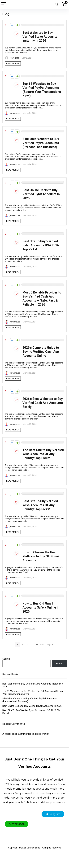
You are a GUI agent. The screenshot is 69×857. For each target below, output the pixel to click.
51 (36, 644)
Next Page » (46, 644)
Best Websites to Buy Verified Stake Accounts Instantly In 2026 (39, 36)
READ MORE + (12, 63)
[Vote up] (17, 25)
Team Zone (14, 58)
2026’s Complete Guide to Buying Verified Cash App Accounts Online (40, 352)
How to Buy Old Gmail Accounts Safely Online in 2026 (40, 607)
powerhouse (14, 113)
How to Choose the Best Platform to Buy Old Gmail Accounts (41, 556)
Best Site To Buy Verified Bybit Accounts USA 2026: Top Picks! (41, 245)
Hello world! (42, 733)
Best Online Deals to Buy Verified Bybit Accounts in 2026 (41, 194)
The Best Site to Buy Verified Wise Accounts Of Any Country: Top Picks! (43, 454)
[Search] (56, 4)
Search (6, 658)
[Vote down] (12, 25)
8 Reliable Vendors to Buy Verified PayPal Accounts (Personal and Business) (40, 143)
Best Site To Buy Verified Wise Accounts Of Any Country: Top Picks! (40, 505)
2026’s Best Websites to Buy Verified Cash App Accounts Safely (42, 403)
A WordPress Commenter (16, 733)
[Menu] (4, 4)
